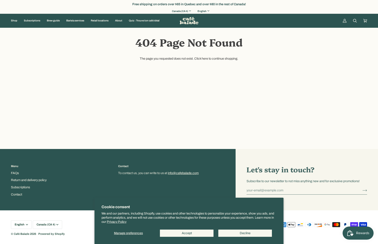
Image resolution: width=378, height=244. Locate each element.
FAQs (15, 173)
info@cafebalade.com (183, 173)
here (205, 58)
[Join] (361, 190)
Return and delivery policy (29, 180)
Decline (245, 233)
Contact (16, 194)
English (202, 11)
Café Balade (21, 233)
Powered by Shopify (51, 233)
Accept (187, 233)
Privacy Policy (116, 221)
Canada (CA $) (180, 11)
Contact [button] (123, 166)
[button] (16, 21)
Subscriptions (20, 187)
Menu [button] (14, 166)
